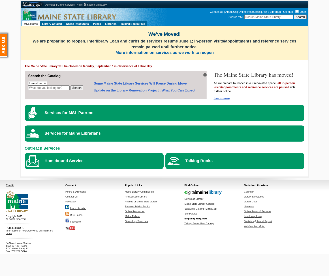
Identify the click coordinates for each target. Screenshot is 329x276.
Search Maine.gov (97, 4)
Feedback (70, 201)
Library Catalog (52, 23)
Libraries (111, 23)
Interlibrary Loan (253, 216)
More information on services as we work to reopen (164, 52)
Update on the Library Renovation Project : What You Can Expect (144, 90)
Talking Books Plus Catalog (199, 223)
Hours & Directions (75, 191)
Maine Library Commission (139, 191)
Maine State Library (79, 14)
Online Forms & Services (257, 211)
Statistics (249, 221)
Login (303, 11)
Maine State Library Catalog (199, 203)
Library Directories (254, 196)
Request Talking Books (137, 206)
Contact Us (216, 11)
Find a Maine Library (136, 196)
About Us (231, 11)
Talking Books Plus (133, 23)
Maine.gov (32, 4)
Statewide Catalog (194, 208)
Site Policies (190, 213)
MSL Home (31, 23)
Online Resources (250, 11)
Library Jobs (251, 201)
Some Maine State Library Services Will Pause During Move (140, 83)
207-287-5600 (19, 245)
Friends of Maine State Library (141, 201)
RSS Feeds (76, 215)
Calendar (249, 191)
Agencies (50, 4)
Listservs (249, 206)
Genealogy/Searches (136, 221)
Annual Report (264, 221)
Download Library (193, 198)
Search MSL (236, 17)
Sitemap (288, 11)
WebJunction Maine (254, 226)
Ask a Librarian (272, 11)
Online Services (66, 4)
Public (97, 23)
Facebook (75, 221)
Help (79, 4)
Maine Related (132, 216)
